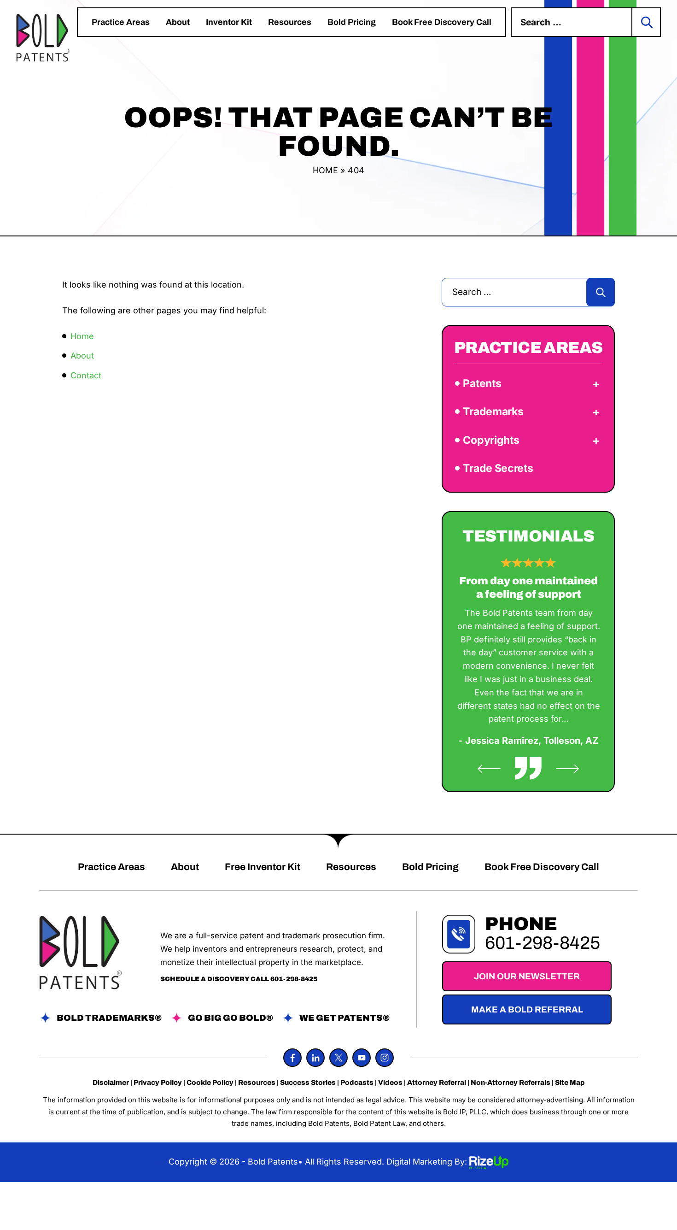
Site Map (570, 1082)
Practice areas (121, 22)
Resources (289, 22)
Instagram (384, 1057)
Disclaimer (111, 1082)
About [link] (82, 355)
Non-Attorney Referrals (510, 1082)
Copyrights (491, 440)
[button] (596, 384)
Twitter (338, 1057)
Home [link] (82, 336)
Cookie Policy (210, 1082)
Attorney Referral (436, 1082)
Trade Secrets (498, 468)
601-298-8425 (293, 979)
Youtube (361, 1057)
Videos (390, 1082)
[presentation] (489, 769)
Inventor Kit (229, 22)
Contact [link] (85, 375)
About (178, 22)
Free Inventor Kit (262, 867)
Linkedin (315, 1057)
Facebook (292, 1057)
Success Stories (308, 1082)
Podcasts (357, 1082)
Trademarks (493, 411)
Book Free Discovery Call (441, 22)
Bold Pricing (351, 22)
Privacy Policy (158, 1082)
